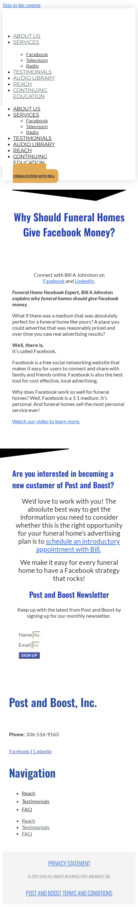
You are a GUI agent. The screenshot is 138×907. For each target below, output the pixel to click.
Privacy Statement (69, 863)
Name (26, 634)
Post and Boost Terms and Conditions (69, 893)
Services (26, 42)
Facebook (54, 281)
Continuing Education (30, 93)
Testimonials (35, 801)
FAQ (27, 809)
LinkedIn (84, 281)
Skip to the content (21, 5)
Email (25, 645)
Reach (28, 793)
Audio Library (34, 78)
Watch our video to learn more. (46, 421)
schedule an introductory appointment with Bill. (78, 545)
